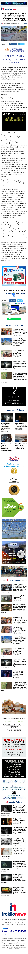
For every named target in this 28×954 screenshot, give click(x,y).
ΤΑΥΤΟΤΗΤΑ (5, 924)
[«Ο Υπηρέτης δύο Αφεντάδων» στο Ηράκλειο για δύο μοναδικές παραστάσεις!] (6, 673)
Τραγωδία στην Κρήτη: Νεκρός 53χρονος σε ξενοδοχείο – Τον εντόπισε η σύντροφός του (19, 890)
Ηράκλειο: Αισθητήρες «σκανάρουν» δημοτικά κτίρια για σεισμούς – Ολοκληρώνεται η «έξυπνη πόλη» (19, 342)
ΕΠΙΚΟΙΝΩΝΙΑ (14, 924)
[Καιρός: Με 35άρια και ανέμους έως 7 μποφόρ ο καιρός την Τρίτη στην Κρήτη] (21, 438)
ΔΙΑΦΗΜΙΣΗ (22, 924)
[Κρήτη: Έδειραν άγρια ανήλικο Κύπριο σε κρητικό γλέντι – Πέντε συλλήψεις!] (6, 841)
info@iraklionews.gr (20, 943)
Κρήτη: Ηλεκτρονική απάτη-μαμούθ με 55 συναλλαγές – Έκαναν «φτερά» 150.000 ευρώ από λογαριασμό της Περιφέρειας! (13, 865)
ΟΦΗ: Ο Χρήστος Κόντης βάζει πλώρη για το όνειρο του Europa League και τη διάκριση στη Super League (20, 587)
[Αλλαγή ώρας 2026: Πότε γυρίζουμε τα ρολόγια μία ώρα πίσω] (6, 598)
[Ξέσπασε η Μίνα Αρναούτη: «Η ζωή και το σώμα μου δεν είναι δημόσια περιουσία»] (6, 629)
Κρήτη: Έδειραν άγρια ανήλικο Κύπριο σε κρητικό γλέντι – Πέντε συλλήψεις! (19, 841)
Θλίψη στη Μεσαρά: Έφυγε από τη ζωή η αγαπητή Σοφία (19, 820)
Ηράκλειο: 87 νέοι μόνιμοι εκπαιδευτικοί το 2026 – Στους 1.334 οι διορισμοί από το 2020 (20, 331)
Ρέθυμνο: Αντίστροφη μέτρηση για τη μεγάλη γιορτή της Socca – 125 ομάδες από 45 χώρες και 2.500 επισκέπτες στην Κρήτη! (13, 608)
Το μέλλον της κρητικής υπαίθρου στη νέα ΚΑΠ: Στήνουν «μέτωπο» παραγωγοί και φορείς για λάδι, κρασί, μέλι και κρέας (14, 377)
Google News (7, 293)
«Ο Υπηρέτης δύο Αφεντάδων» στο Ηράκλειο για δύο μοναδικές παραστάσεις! (18, 674)
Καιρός (17, 441)
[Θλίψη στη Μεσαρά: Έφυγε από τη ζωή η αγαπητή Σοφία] (6, 821)
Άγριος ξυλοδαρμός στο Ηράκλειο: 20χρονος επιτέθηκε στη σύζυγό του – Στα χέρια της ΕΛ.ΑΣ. (20, 831)
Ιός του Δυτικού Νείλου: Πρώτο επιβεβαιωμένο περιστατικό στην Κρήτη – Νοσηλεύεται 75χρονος (20, 365)
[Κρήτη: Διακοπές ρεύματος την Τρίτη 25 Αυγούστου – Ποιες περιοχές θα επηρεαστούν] (21, 417)
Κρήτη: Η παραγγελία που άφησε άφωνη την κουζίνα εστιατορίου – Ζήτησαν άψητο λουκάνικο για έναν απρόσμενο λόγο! (13, 852)
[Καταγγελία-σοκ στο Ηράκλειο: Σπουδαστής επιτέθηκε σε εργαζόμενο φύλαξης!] (7, 438)
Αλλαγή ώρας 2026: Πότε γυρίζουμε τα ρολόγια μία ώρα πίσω (19, 597)
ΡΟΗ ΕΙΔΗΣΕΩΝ (6, 920)
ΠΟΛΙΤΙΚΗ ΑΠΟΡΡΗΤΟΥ (17, 922)
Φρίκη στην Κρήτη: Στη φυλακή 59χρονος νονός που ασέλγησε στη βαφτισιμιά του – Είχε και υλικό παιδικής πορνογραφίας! (14, 809)
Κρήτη (25, 23)
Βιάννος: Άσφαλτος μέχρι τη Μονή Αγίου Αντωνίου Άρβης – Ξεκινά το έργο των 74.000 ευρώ (19, 353)
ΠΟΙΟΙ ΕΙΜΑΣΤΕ (17, 920)
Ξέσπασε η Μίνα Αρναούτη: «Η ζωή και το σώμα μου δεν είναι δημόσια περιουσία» (19, 629)
